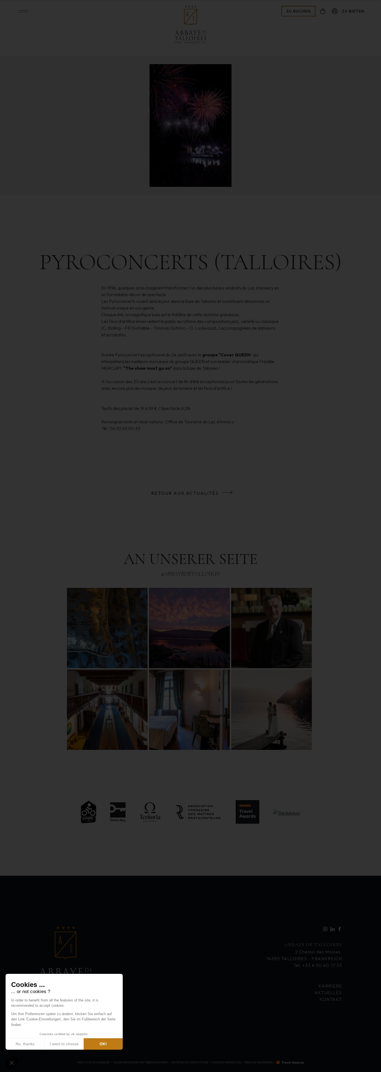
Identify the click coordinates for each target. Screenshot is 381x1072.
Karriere (330, 986)
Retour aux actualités (185, 493)
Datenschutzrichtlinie (190, 1062)
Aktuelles (328, 992)
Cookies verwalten (227, 1062)
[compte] (334, 11)
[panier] (322, 11)
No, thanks (25, 1044)
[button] (11, 1062)
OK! (103, 1044)
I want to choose (64, 1044)
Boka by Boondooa (259, 1062)
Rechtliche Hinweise (93, 1062)
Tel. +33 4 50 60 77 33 (317, 965)
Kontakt (330, 999)
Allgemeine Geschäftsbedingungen (140, 1062)
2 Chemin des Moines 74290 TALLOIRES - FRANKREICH (304, 951)
